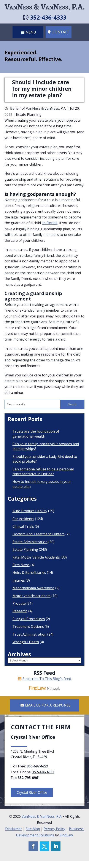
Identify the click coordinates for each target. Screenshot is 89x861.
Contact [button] (60, 32)
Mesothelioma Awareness (33, 588)
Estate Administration (30, 541)
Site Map (33, 828)
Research (20, 611)
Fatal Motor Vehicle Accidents (36, 557)
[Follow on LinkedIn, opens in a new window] (55, 846)
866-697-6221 (38, 766)
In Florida (49, 222)
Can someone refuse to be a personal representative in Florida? (43, 471)
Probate (19, 603)
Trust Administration (29, 634)
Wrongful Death (26, 641)
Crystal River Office (32, 792)
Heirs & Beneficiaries (29, 572)
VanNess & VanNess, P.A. (46, 108)
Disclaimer (13, 828)
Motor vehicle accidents (32, 595)
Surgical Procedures (29, 618)
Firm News (21, 564)
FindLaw (66, 835)
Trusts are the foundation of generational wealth (36, 433)
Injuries (19, 580)
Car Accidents (23, 518)
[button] (28, 32)
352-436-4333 (48, 17)
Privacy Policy (54, 828)
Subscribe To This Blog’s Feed (46, 678)
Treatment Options (28, 626)
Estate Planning (28, 114)
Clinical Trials (23, 526)
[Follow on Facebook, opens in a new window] (33, 846)
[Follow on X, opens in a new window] (44, 846)
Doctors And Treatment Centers (39, 534)
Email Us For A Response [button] (47, 705)
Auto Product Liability (30, 511)
